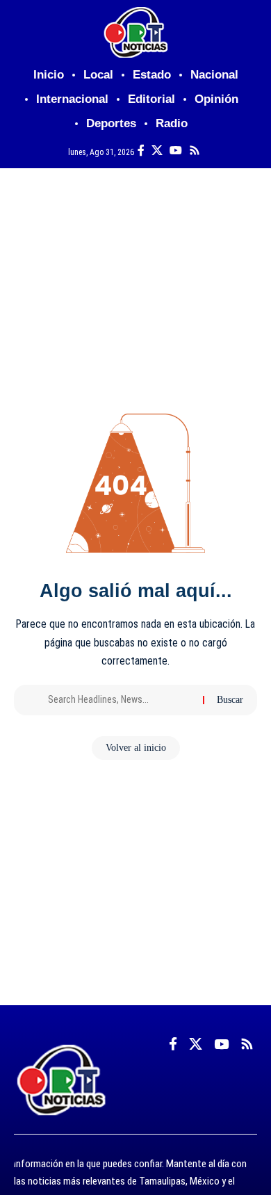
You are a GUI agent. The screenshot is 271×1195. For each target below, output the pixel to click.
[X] (157, 150)
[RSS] (195, 150)
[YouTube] (176, 150)
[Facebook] (141, 150)
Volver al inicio (136, 747)
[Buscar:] (120, 700)
